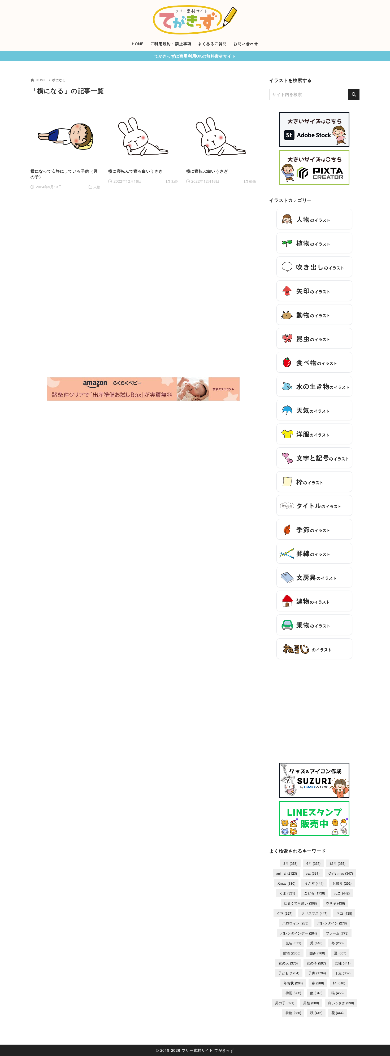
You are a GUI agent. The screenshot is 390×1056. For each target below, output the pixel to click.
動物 (291, 952)
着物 (293, 1012)
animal (286, 873)
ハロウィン (295, 923)
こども (314, 893)
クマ (284, 913)
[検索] (353, 94)
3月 (290, 863)
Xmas (286, 883)
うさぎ (313, 883)
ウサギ (335, 903)
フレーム (337, 933)
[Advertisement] (65, 279)
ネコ (344, 913)
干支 (342, 972)
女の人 (288, 963)
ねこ (342, 893)
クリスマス (314, 913)
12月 (337, 863)
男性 (311, 1002)
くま (287, 893)
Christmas (340, 873)
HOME (41, 79)
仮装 (293, 942)
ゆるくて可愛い (300, 903)
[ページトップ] (378, 1044)
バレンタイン (332, 923)
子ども (288, 972)
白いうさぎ (341, 1002)
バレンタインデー (298, 933)
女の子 (316, 963)
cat (312, 873)
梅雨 (293, 992)
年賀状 (293, 982)
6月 (313, 863)
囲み (317, 952)
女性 (342, 963)
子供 (317, 972)
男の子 (284, 1002)
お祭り (342, 883)
